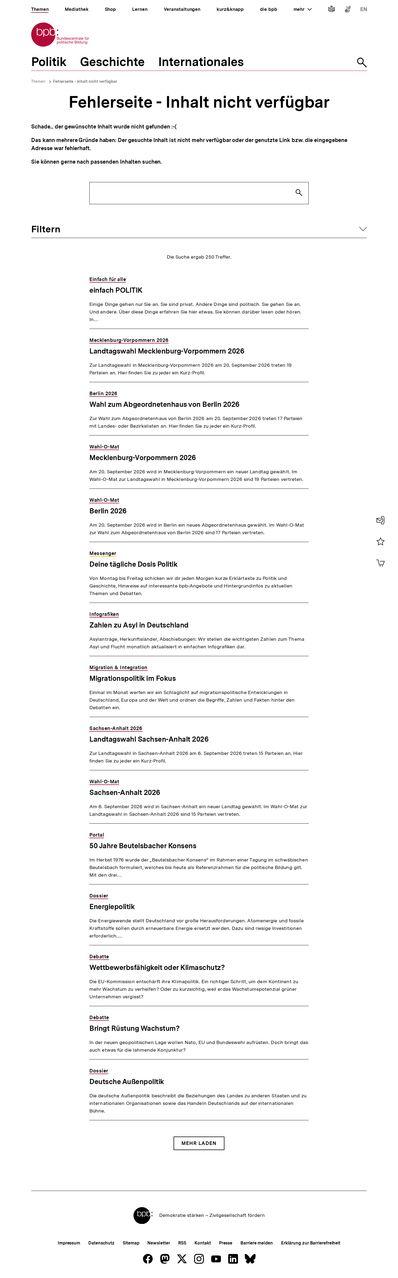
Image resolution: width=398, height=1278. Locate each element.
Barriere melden (256, 1243)
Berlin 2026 (108, 511)
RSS (182, 1243)
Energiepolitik (112, 906)
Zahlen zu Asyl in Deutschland (139, 625)
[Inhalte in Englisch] (364, 10)
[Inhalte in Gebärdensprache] (347, 10)
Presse (225, 1243)
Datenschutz (101, 1243)
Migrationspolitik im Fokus (132, 678)
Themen (38, 81)
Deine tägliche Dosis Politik (133, 564)
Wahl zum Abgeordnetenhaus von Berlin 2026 (164, 404)
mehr (302, 9)
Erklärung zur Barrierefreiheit (310, 1243)
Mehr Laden (199, 1143)
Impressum (69, 1243)
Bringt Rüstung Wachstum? (134, 1028)
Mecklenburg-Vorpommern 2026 (142, 457)
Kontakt (202, 1243)
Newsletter (158, 1243)
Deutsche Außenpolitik (126, 1081)
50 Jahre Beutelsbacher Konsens (142, 845)
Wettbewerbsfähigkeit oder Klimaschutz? (157, 967)
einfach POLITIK (115, 290)
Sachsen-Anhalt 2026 (124, 792)
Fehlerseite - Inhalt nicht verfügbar (85, 81)
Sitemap (131, 1243)
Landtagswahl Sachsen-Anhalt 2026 (148, 739)
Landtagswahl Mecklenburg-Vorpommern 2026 (166, 351)
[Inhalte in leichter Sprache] (331, 10)
